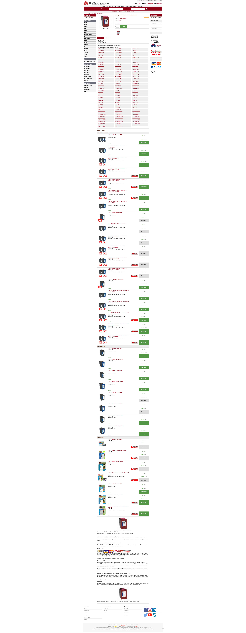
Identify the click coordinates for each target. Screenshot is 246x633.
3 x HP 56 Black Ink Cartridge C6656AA (115, 134)
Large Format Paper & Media (89, 61)
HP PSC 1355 (100, 97)
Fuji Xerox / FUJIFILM (88, 34)
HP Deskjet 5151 (101, 59)
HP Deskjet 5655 (118, 66)
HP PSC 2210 (134, 104)
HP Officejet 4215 (101, 81)
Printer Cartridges (109, 6)
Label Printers (86, 72)
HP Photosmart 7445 (136, 116)
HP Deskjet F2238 (101, 76)
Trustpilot (123, 625)
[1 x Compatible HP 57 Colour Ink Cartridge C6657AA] (102, 363)
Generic (118, 16)
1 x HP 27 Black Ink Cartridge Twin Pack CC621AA (117, 450)
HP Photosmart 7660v (119, 121)
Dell (85, 28)
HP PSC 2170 (134, 100)
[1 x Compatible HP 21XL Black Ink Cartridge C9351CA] (102, 419)
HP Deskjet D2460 (118, 71)
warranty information (112, 545)
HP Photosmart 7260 (118, 112)
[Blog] (154, 614)
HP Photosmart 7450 (101, 118)
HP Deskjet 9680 (101, 69)
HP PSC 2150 (117, 100)
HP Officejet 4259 (101, 85)
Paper (115, 6)
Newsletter (125, 615)
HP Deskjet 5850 (135, 66)
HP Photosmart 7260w (102, 114)
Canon (85, 26)
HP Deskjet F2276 (135, 76)
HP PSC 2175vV (135, 102)
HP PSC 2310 (100, 107)
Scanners (86, 80)
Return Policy (86, 615)
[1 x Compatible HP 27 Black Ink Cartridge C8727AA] (102, 374)
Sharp (85, 54)
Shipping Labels (87, 89)
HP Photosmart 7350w (119, 116)
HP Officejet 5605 (118, 85)
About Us (160, 0)
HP (84, 36)
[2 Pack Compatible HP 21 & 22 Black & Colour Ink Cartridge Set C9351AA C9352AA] (102, 228)
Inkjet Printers (86, 70)
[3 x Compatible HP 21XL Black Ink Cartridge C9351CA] (102, 283)
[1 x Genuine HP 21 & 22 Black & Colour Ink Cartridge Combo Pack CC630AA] (102, 510)
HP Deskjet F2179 (135, 73)
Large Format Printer (88, 78)
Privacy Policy (86, 612)
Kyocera (86, 40)
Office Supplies (129, 6)
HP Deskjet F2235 (135, 74)
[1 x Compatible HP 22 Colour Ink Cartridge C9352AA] (102, 408)
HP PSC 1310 (117, 90)
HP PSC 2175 (117, 102)
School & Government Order (138, 6)
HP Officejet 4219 (101, 83)
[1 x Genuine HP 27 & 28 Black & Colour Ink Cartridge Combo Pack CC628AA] (102, 477)
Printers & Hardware (121, 6)
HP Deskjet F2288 (118, 78)
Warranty (85, 619)
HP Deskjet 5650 (101, 64)
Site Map (105, 610)
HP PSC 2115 (100, 100)
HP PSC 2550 (134, 109)
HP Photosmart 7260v (136, 112)
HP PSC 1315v (135, 92)
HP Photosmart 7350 (136, 114)
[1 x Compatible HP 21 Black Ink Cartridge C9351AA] (102, 397)
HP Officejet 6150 (101, 90)
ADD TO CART (143, 142)
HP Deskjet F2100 (135, 71)
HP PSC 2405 (117, 107)
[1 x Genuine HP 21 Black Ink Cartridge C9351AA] (102, 488)
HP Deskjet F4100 (135, 78)
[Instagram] (150, 609)
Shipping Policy (86, 610)
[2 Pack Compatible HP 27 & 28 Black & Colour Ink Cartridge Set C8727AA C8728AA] (102, 205)
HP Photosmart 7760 (118, 123)
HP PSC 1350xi (135, 95)
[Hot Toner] (96, 1)
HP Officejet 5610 (135, 85)
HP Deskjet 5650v (118, 64)
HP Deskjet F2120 (118, 73)
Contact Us (105, 608)
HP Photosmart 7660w (136, 121)
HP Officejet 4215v (118, 81)
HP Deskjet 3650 (118, 48)
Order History (126, 610)
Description (100, 37)
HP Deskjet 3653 (101, 50)
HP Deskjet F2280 (101, 78)
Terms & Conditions (87, 617)
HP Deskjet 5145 (135, 55)
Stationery (86, 87)
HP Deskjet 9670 (135, 67)
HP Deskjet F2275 (118, 76)
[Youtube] (150, 614)
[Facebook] (146, 609)
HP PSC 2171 (100, 102)
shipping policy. (101, 579)
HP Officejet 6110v (118, 88)
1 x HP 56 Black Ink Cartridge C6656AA (115, 348)
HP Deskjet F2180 (101, 74)
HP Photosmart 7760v (136, 123)
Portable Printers (87, 76)
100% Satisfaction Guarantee (129, 11)
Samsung (86, 52)
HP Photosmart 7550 (136, 119)
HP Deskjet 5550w (101, 62)
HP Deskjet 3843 (135, 50)
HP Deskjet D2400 (101, 71)
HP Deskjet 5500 (101, 60)
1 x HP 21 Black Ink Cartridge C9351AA (115, 392)
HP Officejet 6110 (101, 88)
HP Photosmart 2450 (118, 111)
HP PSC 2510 (100, 109)
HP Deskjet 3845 (101, 52)
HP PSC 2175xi (100, 104)
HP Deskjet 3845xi (118, 52)
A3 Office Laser (87, 68)
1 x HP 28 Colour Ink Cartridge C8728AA (115, 381)
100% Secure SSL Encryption (117, 11)
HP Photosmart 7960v (102, 126)
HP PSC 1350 (100, 95)
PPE (85, 91)
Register (142, 0)
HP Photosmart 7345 (118, 114)
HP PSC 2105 (117, 97)
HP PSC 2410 (134, 107)
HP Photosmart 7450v (119, 118)
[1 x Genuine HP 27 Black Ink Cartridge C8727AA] (102, 443)
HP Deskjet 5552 (135, 62)
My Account (155, 0)
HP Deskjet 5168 (135, 59)
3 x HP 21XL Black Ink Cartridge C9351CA (115, 279)
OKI (85, 46)
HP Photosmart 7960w (119, 126)
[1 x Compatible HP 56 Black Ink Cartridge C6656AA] (102, 352)
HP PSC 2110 (100, 99)
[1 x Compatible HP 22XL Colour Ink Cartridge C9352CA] (102, 430)
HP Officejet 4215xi (135, 81)
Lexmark (86, 44)
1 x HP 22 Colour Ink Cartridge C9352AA (115, 403)
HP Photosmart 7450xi (102, 119)
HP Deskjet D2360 (135, 69)
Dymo (85, 30)
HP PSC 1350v (117, 95)
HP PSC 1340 (134, 93)
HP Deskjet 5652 (101, 66)
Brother (85, 24)
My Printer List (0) (149, 0)
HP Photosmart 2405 (101, 111)
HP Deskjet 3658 (118, 50)
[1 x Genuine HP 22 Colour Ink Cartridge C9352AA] (102, 499)
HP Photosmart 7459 (118, 119)
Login (139, 0)
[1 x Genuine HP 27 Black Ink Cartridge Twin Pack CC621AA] (102, 454)
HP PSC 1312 (100, 92)
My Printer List (126, 612)
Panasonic (86, 48)
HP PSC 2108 (134, 97)
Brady (85, 22)
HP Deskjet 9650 (118, 67)
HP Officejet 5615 (135, 86)
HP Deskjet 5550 (118, 60)
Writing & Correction (88, 85)
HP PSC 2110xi (135, 99)
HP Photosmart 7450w (136, 118)
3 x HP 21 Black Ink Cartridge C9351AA (115, 212)
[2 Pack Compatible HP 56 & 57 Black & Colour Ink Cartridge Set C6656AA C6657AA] (102, 150)
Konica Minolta (87, 38)
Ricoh (85, 50)
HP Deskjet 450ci (101, 55)
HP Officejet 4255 (118, 83)
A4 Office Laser (87, 66)
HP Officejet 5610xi (118, 86)
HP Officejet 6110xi (135, 88)
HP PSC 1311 (134, 90)
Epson (85, 32)
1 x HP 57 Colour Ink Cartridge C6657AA (115, 359)
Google (136, 626)
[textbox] (116, 9)
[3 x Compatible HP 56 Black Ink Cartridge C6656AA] (102, 139)
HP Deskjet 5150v (118, 57)
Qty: (115, 26)
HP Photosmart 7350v (102, 116)
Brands (105, 612)
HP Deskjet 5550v (135, 60)
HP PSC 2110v (117, 99)
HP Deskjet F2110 (101, 73)
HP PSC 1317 (117, 93)
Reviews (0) (108, 37)
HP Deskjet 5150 (101, 57)
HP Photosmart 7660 (101, 121)
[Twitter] (146, 614)
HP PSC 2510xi (118, 109)
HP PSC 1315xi (100, 93)
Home (103, 6)
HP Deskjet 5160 (118, 59)
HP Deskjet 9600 (101, 67)
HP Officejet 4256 (135, 83)
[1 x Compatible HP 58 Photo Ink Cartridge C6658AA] (105, 21)
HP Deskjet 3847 (135, 52)
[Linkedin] (154, 609)
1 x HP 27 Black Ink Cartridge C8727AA (115, 370)
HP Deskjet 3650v (135, 48)
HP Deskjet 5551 (118, 62)
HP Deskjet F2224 (118, 74)
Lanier (85, 42)
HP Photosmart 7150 (136, 111)
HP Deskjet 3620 (101, 48)
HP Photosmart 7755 (101, 123)
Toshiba (85, 56)
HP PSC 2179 (117, 104)
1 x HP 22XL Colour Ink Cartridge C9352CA (116, 426)
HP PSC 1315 (117, 92)
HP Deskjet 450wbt (118, 55)
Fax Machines (86, 74)
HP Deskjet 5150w (135, 57)
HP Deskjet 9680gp (118, 69)
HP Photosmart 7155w (102, 112)
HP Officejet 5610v (101, 86)
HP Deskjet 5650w (135, 64)
